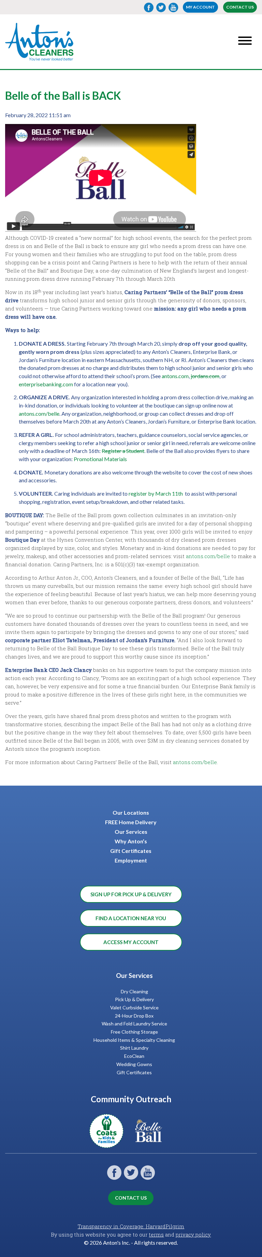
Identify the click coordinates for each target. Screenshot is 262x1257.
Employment (131, 860)
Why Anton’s (131, 841)
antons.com (175, 376)
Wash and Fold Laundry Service (134, 1023)
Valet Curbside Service (134, 1007)
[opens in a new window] (109, 1144)
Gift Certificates (130, 850)
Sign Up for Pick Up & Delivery (131, 894)
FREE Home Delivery (131, 822)
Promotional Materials (100, 459)
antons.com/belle (39, 413)
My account (200, 7)
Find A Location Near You (131, 918)
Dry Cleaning (134, 991)
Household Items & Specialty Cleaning (134, 1040)
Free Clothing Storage (134, 1032)
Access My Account (131, 942)
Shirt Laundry (134, 1048)
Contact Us (240, 7)
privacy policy (193, 1234)
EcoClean (134, 1056)
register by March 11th (156, 493)
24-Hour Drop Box (134, 1016)
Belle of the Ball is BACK (63, 95)
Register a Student (123, 450)
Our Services (131, 831)
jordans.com (205, 376)
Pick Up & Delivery (134, 999)
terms (156, 1234)
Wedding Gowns (134, 1064)
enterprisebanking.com (46, 384)
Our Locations (131, 812)
